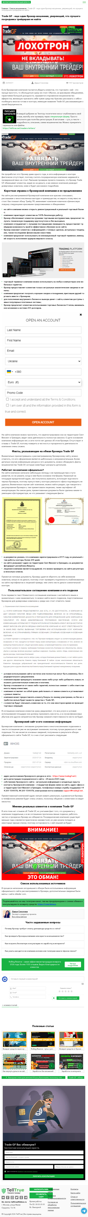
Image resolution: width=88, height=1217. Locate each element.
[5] (71, 991)
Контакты (74, 1189)
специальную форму (59, 116)
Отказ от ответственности (77, 1198)
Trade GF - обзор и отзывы (76, 1077)
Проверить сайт (41, 1195)
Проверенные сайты (53, 1190)
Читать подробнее (73, 964)
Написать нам (41, 1189)
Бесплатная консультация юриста (16, 2)
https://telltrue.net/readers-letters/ (19, 128)
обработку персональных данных (27, 1171)
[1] (59, 991)
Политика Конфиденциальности (56, 1197)
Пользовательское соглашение (78, 1204)
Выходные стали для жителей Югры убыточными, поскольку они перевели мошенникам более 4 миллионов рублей (35, 1077)
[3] (65, 991)
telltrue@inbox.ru (19, 1202)
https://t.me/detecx (47, 904)
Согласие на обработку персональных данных (54, 1206)
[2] (62, 991)
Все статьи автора (19, 917)
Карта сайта (75, 1193)
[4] (68, 991)
